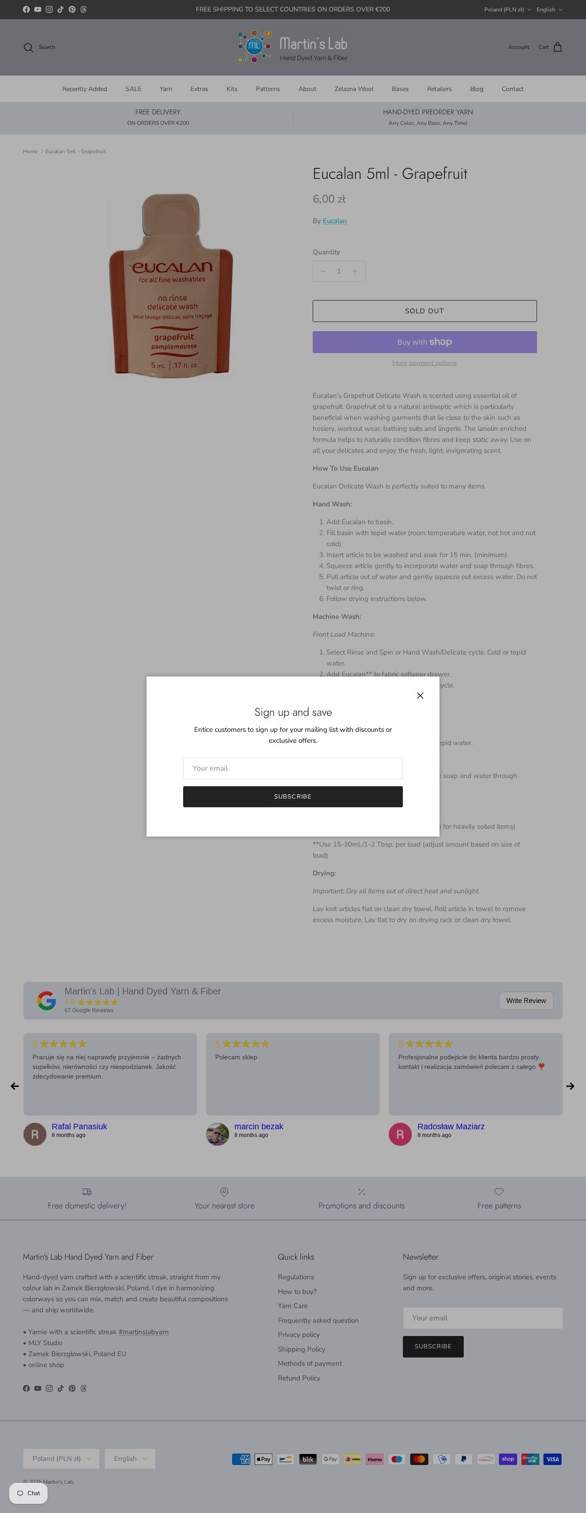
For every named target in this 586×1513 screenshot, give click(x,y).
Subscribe (292, 797)
